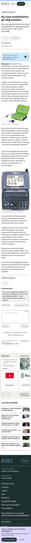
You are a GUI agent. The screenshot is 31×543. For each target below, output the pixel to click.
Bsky (3, 494)
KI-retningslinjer (7, 508)
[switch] (26, 57)
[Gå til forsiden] (5, 3)
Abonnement (6, 522)
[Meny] (28, 4)
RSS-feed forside (7, 484)
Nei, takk (22, 539)
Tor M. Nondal (6, 478)
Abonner (21, 3)
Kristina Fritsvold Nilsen (9, 471)
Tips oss (25, 461)
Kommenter (16, 38)
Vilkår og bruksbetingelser (10, 505)
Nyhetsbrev (5, 498)
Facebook (5, 487)
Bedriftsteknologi (8, 12)
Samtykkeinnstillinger (9, 501)
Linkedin (4, 491)
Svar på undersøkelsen (9, 539)
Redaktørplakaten (22, 515)
